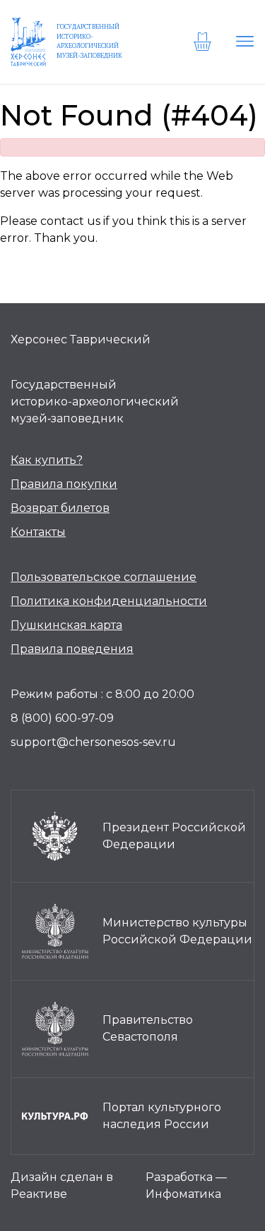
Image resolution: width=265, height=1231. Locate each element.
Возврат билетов (60, 508)
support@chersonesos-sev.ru (93, 742)
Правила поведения (72, 649)
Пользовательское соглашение (103, 577)
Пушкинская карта (66, 625)
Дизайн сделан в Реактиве (62, 1185)
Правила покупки (64, 484)
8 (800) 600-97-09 (62, 718)
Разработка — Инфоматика (186, 1185)
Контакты (38, 532)
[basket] (204, 41)
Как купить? (47, 460)
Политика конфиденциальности (109, 601)
